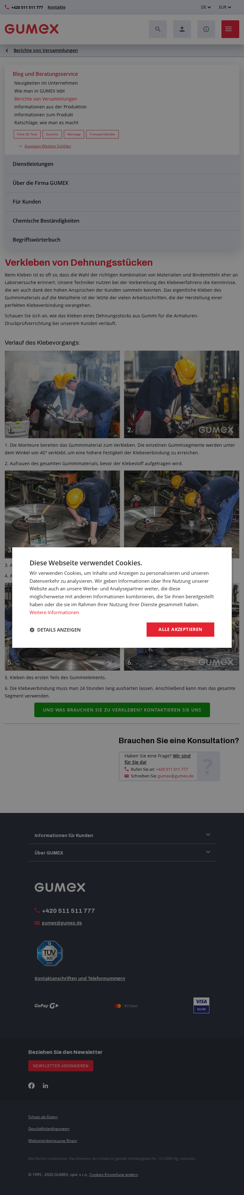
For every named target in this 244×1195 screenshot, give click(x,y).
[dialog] (122, 597)
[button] (55, 629)
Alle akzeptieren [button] (180, 630)
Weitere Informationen (54, 612)
